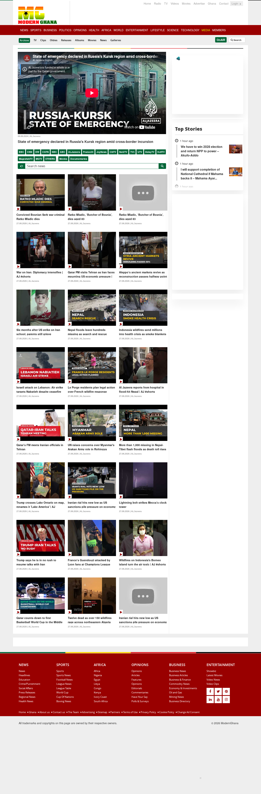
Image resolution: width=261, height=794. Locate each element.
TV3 (132, 152)
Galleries (115, 40)
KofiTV (161, 152)
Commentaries (139, 692)
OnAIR (221, 40)
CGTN (45, 152)
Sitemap (102, 712)
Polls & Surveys (140, 701)
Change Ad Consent (188, 712)
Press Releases (27, 692)
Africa (97, 671)
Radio (157, 3)
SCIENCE (173, 30)
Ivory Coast (100, 697)
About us (44, 712)
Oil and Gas (175, 692)
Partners (115, 712)
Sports (60, 671)
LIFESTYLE (158, 30)
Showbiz (211, 671)
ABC (62, 152)
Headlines (24, 675)
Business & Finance (180, 679)
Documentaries (78, 158)
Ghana (212, 3)
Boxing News (63, 701)
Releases (66, 40)
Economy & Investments (183, 688)
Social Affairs (26, 688)
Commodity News (179, 684)
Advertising (88, 712)
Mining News (176, 697)
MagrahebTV (26, 158)
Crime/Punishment (29, 684)
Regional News (27, 697)
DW (37, 152)
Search (237, 40)
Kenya (97, 692)
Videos (175, 3)
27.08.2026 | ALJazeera (27, 223)
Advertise (199, 3)
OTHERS (50, 158)
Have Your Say (139, 697)
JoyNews (101, 152)
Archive (24, 40)
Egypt (97, 679)
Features (136, 679)
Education (24, 679)
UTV (140, 152)
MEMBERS (219, 30)
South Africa (101, 701)
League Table (63, 688)
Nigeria (98, 675)
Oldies (53, 40)
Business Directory (179, 701)
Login (235, 3)
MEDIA (206, 30)
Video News (213, 679)
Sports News (63, 675)
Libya (97, 684)
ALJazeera (74, 152)
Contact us (58, 712)
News (103, 40)
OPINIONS (80, 30)
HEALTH (94, 30)
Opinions (136, 671)
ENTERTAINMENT (137, 30)
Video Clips (213, 684)
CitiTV (113, 152)
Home (147, 3)
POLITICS (65, 30)
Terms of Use (130, 712)
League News (63, 684)
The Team (73, 712)
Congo (97, 688)
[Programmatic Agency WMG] (178, 58)
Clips (43, 40)
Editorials (136, 688)
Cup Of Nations (65, 697)
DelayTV (149, 152)
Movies (186, 3)
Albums (79, 40)
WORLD (118, 30)
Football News (64, 679)
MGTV (39, 158)
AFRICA (106, 30)
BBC (21, 152)
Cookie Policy (166, 712)
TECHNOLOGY (190, 30)
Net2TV (123, 152)
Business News (177, 671)
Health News (26, 701)
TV (166, 3)
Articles (135, 675)
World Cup (62, 692)
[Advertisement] (129, 784)
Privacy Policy (148, 712)
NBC (54, 152)
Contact (224, 3)
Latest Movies (214, 675)
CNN (29, 152)
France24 (88, 152)
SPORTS (35, 30)
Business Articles (178, 675)
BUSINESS (50, 30)
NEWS (24, 30)
